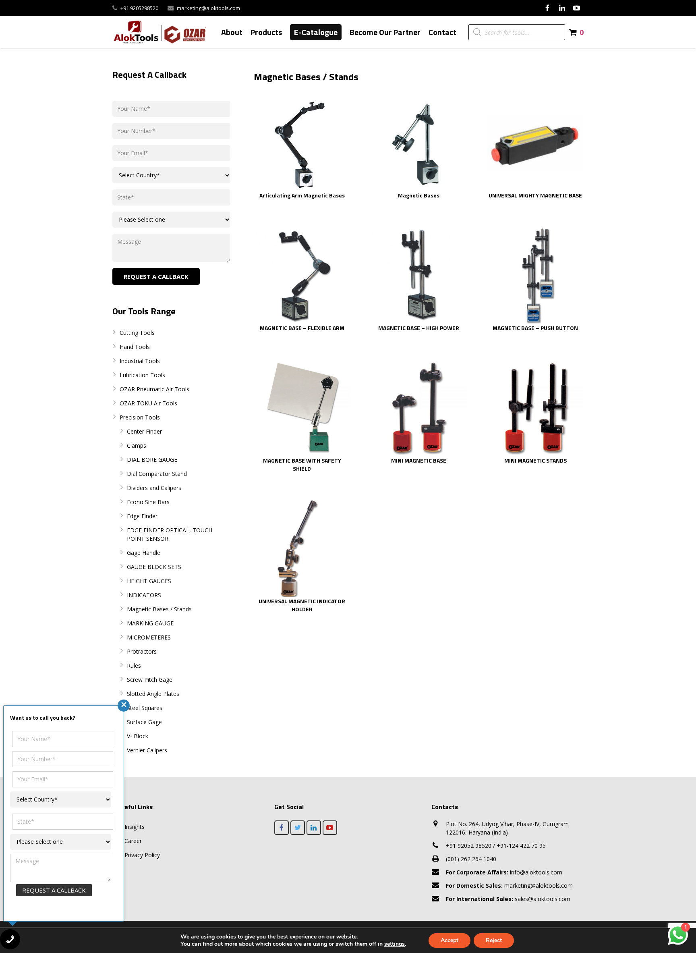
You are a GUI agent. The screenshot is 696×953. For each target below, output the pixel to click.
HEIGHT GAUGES (149, 581)
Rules (134, 665)
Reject (494, 940)
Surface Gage (144, 722)
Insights (134, 827)
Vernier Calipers (147, 750)
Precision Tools (140, 417)
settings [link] (394, 944)
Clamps (136, 445)
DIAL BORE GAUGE (152, 459)
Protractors (142, 651)
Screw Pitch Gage (149, 679)
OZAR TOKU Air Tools (148, 403)
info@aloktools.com (504, 872)
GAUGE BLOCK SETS (154, 567)
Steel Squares (144, 708)
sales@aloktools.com (508, 899)
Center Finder (144, 431)
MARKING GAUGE (150, 623)
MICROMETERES (149, 637)
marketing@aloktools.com (208, 8)
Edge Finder (142, 516)
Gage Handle (143, 552)
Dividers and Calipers (154, 488)
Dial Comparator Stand (157, 474)
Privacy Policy (142, 855)
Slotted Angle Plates (153, 694)
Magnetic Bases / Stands (159, 609)
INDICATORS (144, 595)
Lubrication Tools (142, 375)
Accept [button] (449, 940)
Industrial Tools (140, 361)
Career (133, 841)
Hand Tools (135, 347)
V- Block (137, 736)
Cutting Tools (137, 332)
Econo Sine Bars (148, 502)
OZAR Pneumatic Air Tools (154, 389)
